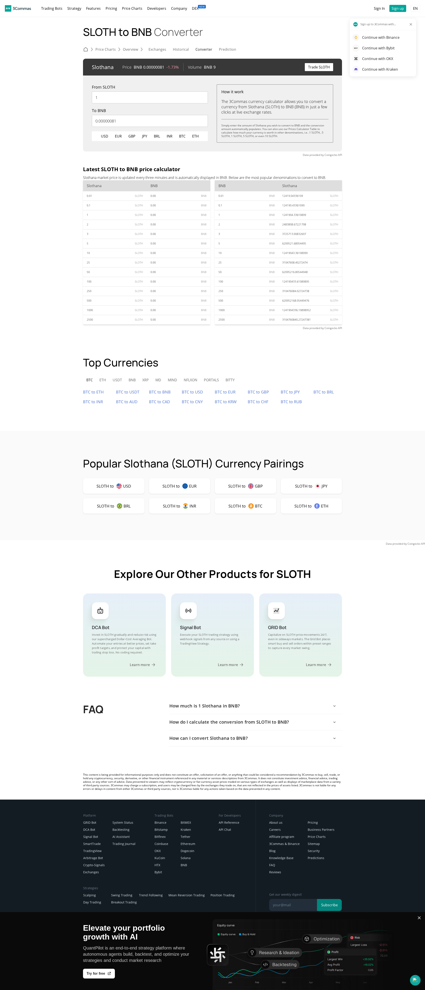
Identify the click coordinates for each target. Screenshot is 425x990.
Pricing (313, 822)
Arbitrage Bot (93, 858)
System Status (122, 822)
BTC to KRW (226, 401)
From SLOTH (103, 87)
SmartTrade (92, 844)
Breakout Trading (124, 902)
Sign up (398, 8)
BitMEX (186, 822)
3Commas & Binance (284, 844)
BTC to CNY (192, 401)
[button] (415, 980)
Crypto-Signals (94, 865)
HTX (157, 865)
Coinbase (161, 844)
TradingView (92, 851)
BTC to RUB (291, 401)
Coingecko (331, 155)
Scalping (89, 895)
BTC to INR (93, 401)
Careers (275, 829)
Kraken (186, 829)
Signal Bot (90, 837)
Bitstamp (161, 829)
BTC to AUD (126, 401)
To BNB (99, 110)
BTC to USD (192, 392)
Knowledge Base (281, 858)
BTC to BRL (323, 392)
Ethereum (188, 844)
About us (275, 822)
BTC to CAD (159, 401)
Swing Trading (121, 895)
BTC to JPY (290, 392)
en (415, 8)
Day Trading (92, 902)
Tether (185, 837)
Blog (272, 851)
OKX (158, 851)
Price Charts (317, 837)
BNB (184, 865)
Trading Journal (123, 844)
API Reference (229, 822)
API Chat (225, 829)
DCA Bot (89, 829)
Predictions (316, 858)
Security (314, 851)
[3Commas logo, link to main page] (18, 8)
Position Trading (223, 895)
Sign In (379, 8)
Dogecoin (187, 851)
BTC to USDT (127, 392)
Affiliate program (281, 837)
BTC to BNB (160, 392)
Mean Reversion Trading (186, 895)
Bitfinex (160, 837)
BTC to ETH (93, 392)
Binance (160, 822)
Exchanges (91, 872)
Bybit (158, 872)
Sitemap (314, 844)
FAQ (272, 865)
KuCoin (160, 858)
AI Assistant (121, 837)
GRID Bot (89, 822)
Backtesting (120, 829)
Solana (186, 858)
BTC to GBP (258, 392)
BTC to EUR (225, 392)
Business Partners (321, 829)
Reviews (275, 872)
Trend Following (151, 895)
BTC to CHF (258, 401)
